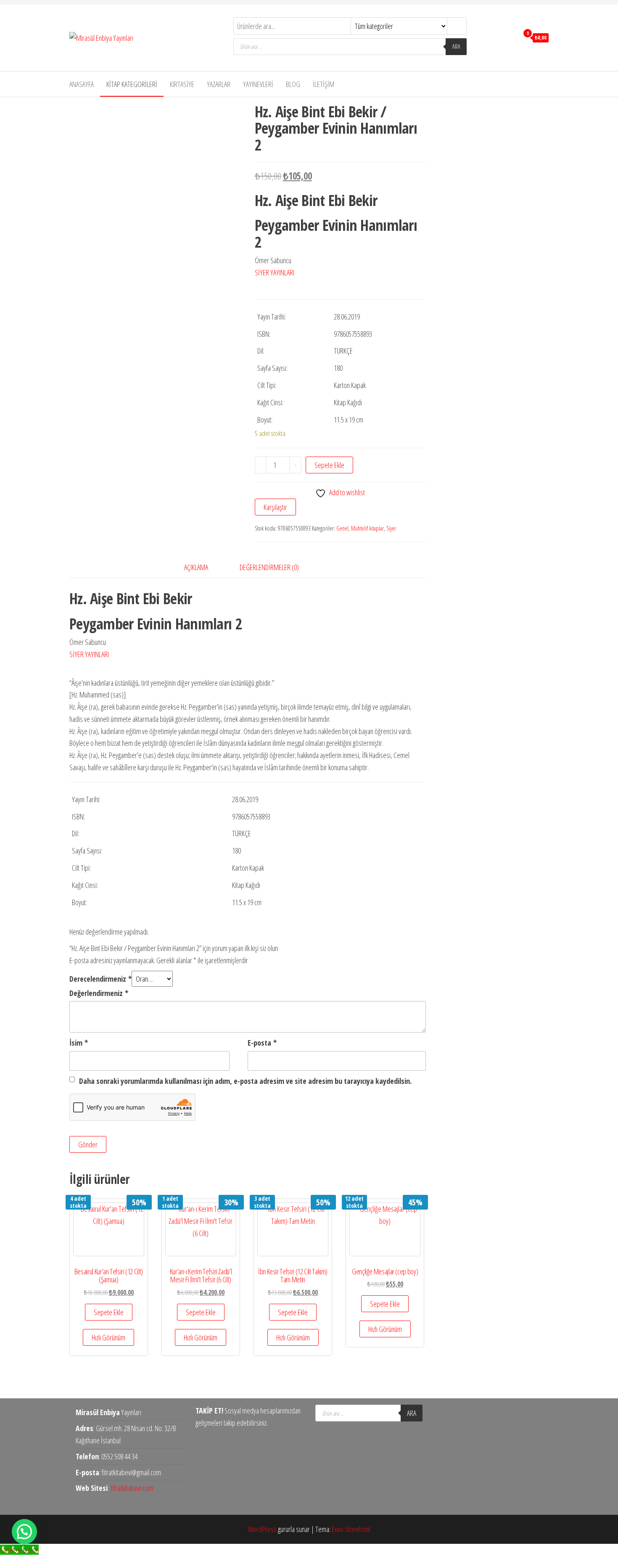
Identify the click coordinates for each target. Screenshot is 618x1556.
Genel (342, 528)
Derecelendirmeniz (100, 979)
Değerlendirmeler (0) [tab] (269, 567)
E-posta (262, 1043)
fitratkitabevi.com (132, 1488)
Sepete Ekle (329, 465)
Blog (293, 84)
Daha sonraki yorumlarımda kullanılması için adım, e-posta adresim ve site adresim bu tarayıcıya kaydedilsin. (245, 1081)
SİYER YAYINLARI (274, 272)
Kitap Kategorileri (131, 84)
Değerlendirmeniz (98, 993)
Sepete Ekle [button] (109, 1312)
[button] (24, 1531)
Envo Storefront (351, 1529)
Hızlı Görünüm (108, 1337)
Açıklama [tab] (196, 567)
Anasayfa (81, 84)
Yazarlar (218, 84)
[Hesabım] (510, 37)
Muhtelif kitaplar (367, 528)
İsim (78, 1043)
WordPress (262, 1529)
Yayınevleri (258, 84)
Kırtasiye (182, 84)
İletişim (323, 84)
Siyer (391, 528)
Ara (456, 46)
